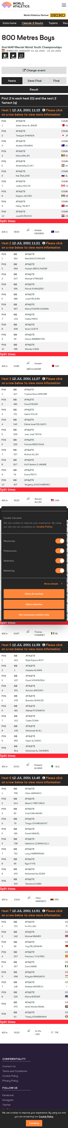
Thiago (36, 823)
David (31, 404)
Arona (31, 329)
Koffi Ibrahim (35, 464)
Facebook (8, 1095)
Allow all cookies (34, 593)
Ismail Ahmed (35, 1006)
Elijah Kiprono (35, 660)
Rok (23, 176)
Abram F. (35, 803)
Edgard (24, 196)
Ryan (30, 863)
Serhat (31, 414)
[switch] (59, 550)
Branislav (35, 700)
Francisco (34, 956)
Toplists (53, 23)
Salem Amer (26, 125)
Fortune (34, 444)
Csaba (32, 720)
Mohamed (37, 750)
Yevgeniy (37, 484)
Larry (34, 853)
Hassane (34, 670)
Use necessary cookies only (34, 614)
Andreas (34, 986)
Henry (23, 206)
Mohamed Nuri (35, 873)
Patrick (34, 288)
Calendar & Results (32, 23)
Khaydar (35, 976)
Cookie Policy (45, 526)
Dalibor (31, 319)
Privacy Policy (10, 1080)
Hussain (36, 268)
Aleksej (35, 710)
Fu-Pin (30, 926)
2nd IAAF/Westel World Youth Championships (32, 47)
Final (56, 81)
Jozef (32, 298)
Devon (35, 339)
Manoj (37, 309)
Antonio (34, 690)
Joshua (23, 186)
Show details (51, 583)
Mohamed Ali (34, 730)
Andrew (24, 145)
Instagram (7, 1099)
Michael (34, 278)
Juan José (32, 434)
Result (34, 89)
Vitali (33, 813)
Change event (35, 70)
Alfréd (25, 165)
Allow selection (34, 604)
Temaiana (33, 883)
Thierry (36, 1016)
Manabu (32, 349)
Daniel (32, 833)
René (35, 258)
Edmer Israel (35, 424)
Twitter (6, 1104)
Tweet (13, 58)
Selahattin (37, 843)
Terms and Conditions (14, 1071)
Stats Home (9, 23)
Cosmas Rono (35, 394)
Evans (30, 474)
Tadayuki (25, 135)
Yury (33, 946)
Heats (12, 81)
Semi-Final (34, 81)
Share (5, 58)
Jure (24, 216)
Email (21, 58)
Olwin (33, 793)
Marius (23, 155)
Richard (31, 454)
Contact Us (9, 1066)
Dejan (33, 740)
